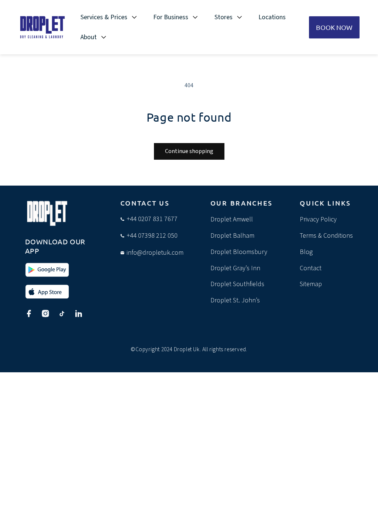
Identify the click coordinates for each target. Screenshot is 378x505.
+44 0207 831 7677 (152, 219)
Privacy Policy (318, 219)
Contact (311, 268)
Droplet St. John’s (235, 300)
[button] (113, 17)
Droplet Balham (232, 235)
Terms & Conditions (326, 235)
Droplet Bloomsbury (238, 252)
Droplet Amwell (231, 219)
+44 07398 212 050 (152, 235)
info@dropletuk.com (155, 252)
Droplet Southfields (237, 284)
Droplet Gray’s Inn (235, 268)
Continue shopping (189, 151)
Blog (306, 252)
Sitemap (311, 284)
